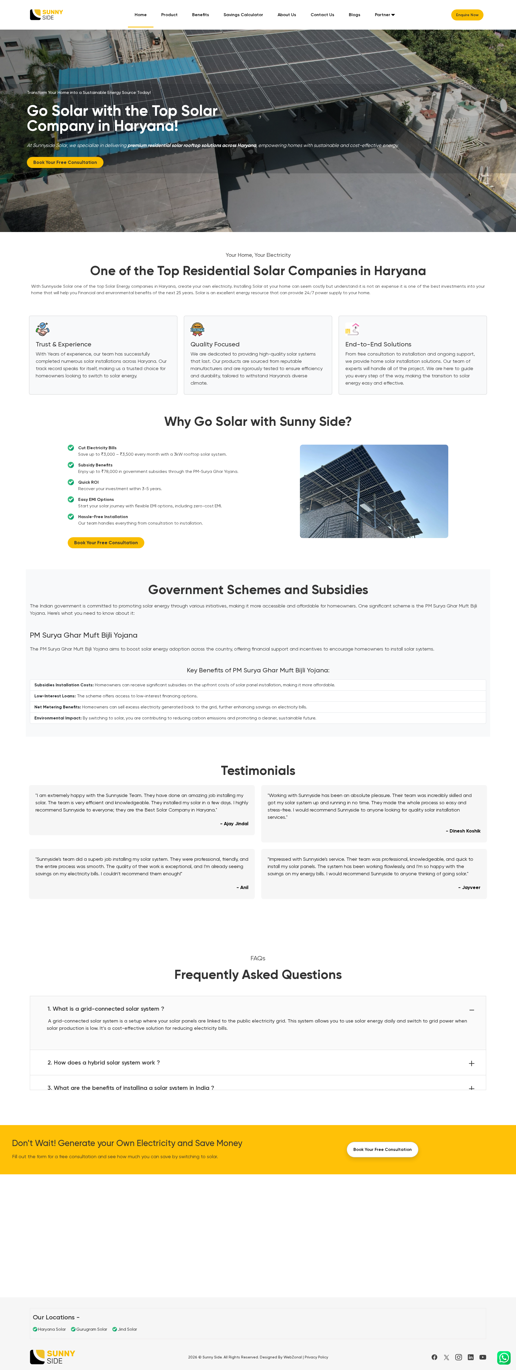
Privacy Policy (316, 1357)
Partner (382, 14)
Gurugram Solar (91, 1329)
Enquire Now (467, 15)
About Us (287, 14)
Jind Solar (127, 1329)
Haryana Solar (52, 1329)
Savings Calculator (243, 14)
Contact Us (322, 14)
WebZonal (293, 1357)
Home (141, 14)
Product (169, 14)
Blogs (354, 14)
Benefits (200, 14)
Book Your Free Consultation (65, 162)
